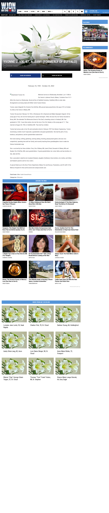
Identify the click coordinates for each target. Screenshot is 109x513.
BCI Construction (57, 15)
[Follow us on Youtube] (82, 11)
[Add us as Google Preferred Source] (69, 11)
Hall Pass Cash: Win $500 (25, 15)
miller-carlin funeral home (24, 174)
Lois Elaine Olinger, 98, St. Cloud (39, 352)
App (38, 11)
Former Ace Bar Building (71, 15)
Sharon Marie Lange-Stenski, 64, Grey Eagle (67, 378)
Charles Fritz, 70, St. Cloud (39, 325)
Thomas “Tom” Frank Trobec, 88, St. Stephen (40, 378)
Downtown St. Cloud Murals (42, 15)
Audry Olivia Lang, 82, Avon (12, 351)
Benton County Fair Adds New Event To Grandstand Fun (95, 38)
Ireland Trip (12, 15)
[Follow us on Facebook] (73, 11)
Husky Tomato (97, 15)
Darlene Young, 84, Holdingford (68, 325)
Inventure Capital (86, 15)
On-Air (26, 11)
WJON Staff (9, 66)
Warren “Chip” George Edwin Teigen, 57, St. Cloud (13, 378)
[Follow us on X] (78, 11)
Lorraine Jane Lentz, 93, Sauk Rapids (13, 326)
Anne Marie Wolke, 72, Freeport (64, 352)
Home (19, 11)
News (43, 11)
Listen (32, 11)
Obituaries (20, 177)
